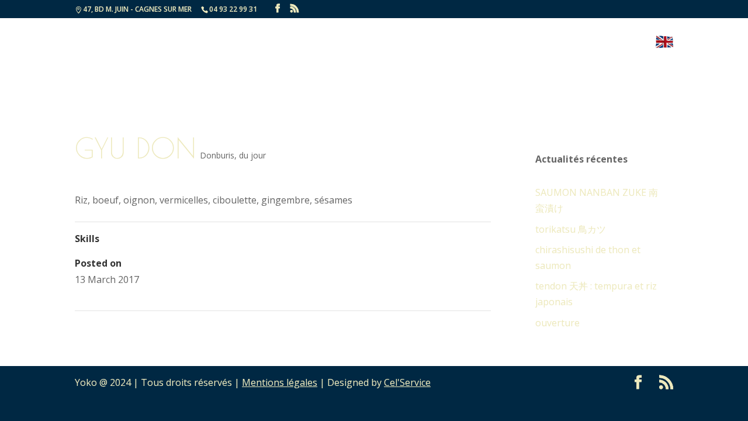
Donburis (217, 155)
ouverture (557, 322)
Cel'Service (407, 382)
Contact (556, 43)
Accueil (325, 43)
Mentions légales (279, 382)
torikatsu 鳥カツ (570, 229)
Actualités (439, 43)
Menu (372, 43)
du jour (252, 155)
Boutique (619, 43)
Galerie (499, 43)
